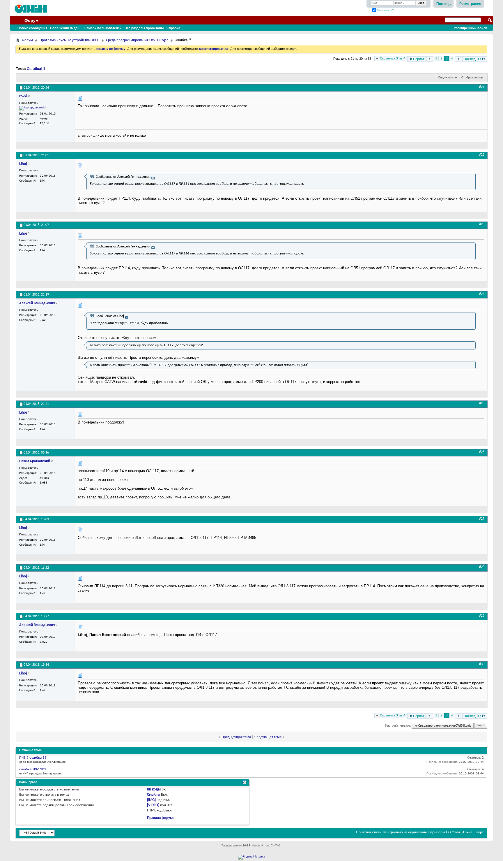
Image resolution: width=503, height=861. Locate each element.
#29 (481, 616)
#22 (481, 155)
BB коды (154, 789)
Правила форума (160, 818)
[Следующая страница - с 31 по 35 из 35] (458, 59)
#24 (481, 294)
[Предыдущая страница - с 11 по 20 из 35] (429, 59)
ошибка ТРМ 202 (32, 769)
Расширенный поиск (470, 28)
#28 (481, 567)
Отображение (470, 77)
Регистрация (470, 4)
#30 (481, 664)
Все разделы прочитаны (144, 28)
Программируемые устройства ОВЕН (69, 40)
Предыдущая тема (236, 737)
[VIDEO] (153, 805)
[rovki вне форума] (32, 108)
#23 (481, 224)
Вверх (481, 726)
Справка (173, 28)
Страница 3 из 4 (392, 58)
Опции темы (446, 77)
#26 (481, 452)
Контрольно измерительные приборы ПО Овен (421, 832)
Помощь (443, 4)
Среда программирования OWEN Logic (137, 40)
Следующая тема (267, 737)
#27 (481, 519)
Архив (467, 832)
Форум (31, 20)
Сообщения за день (66, 28)
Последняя (472, 59)
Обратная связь (368, 832)
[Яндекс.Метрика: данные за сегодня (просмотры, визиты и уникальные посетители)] (251, 857)
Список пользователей (103, 28)
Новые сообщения (32, 28)
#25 (481, 403)
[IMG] (151, 800)
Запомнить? (385, 10)
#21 (481, 87)
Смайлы (153, 795)
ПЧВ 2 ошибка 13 (33, 758)
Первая (418, 59)
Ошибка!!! (36, 69)
